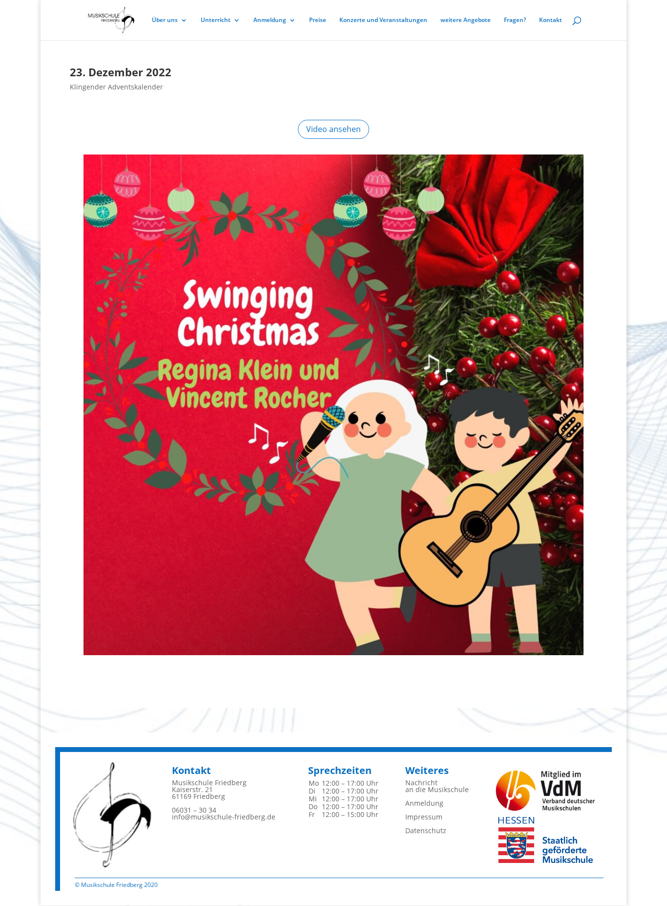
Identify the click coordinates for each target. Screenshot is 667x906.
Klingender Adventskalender (116, 86)
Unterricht (215, 20)
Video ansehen (333, 129)
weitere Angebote (465, 20)
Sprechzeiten (340, 770)
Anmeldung (269, 20)
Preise (317, 20)
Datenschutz (425, 830)
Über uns (165, 20)
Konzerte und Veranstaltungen (383, 20)
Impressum (423, 816)
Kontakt (550, 20)
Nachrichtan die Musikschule (437, 786)
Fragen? (515, 20)
